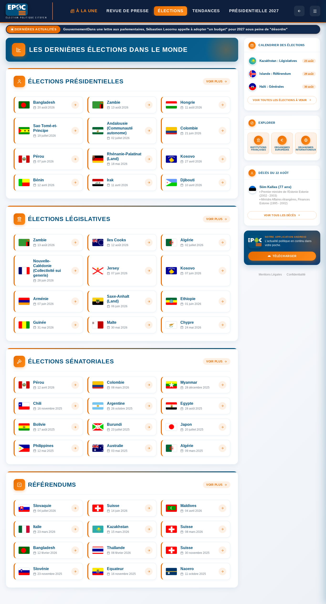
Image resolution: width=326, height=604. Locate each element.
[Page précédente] (299, 11)
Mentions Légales (270, 274)
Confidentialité (296, 274)
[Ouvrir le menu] (315, 11)
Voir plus (214, 81)
